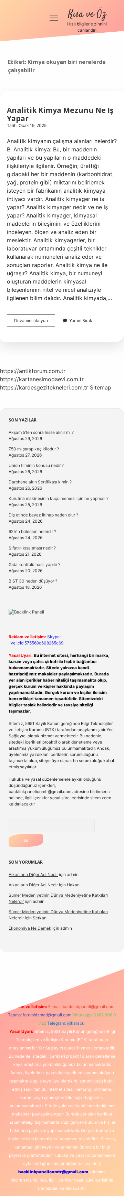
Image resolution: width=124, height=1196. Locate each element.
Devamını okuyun (34, 322)
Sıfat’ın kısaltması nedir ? (32, 548)
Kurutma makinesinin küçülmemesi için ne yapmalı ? (58, 498)
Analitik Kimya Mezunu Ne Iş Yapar (60, 114)
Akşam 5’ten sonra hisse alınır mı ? (41, 432)
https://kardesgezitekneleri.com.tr (44, 387)
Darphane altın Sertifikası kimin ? (40, 481)
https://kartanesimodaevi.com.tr (42, 379)
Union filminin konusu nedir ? (36, 465)
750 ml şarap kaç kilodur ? (34, 448)
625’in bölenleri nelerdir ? (32, 531)
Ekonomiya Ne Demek (30, 928)
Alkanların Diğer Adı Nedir (33, 874)
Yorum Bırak (80, 320)
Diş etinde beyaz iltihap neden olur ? (43, 514)
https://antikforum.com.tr (32, 370)
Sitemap (100, 387)
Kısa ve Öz (87, 14)
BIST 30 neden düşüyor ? (33, 581)
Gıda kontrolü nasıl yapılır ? (34, 564)
